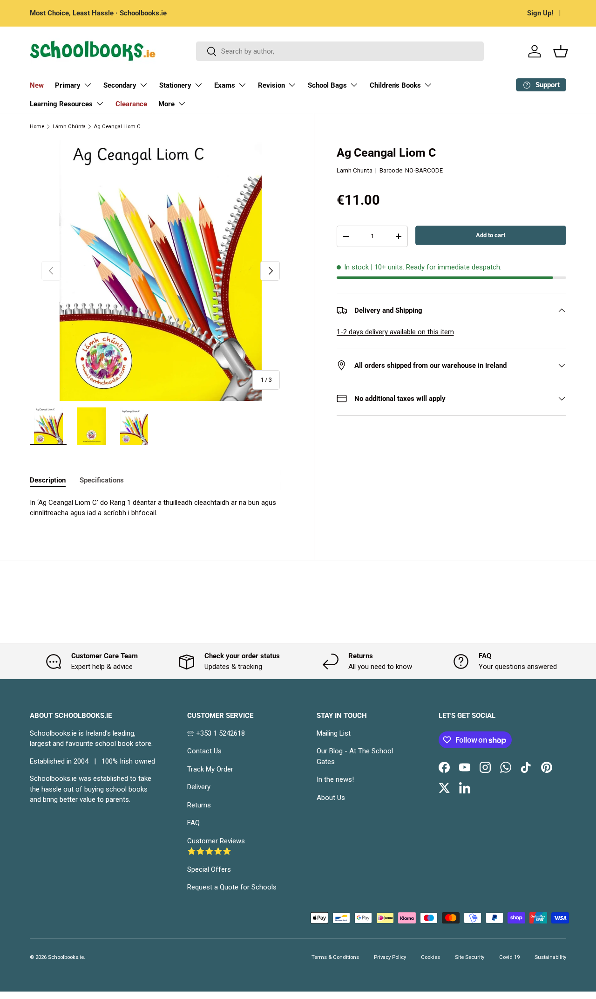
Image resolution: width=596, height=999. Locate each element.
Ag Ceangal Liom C (117, 126)
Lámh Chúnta (69, 126)
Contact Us (204, 751)
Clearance (131, 104)
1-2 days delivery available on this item (395, 332)
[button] (560, 51)
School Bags (327, 85)
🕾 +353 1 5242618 (216, 733)
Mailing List (334, 733)
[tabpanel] (160, 507)
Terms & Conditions (335, 957)
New (37, 85)
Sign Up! (540, 13)
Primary (68, 85)
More (166, 104)
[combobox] (340, 51)
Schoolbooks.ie (66, 957)
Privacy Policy (390, 957)
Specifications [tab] (102, 480)
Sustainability (550, 957)
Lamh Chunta (354, 170)
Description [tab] (48, 480)
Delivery (198, 787)
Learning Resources (61, 104)
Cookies (430, 957)
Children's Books (395, 85)
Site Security (469, 957)
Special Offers (209, 869)
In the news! (335, 779)
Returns (199, 805)
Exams (224, 85)
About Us (331, 797)
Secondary (119, 85)
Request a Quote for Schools (232, 887)
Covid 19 (509, 957)
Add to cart (490, 235)
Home (37, 126)
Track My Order (210, 769)
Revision (271, 85)
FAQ (193, 823)
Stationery (175, 85)
